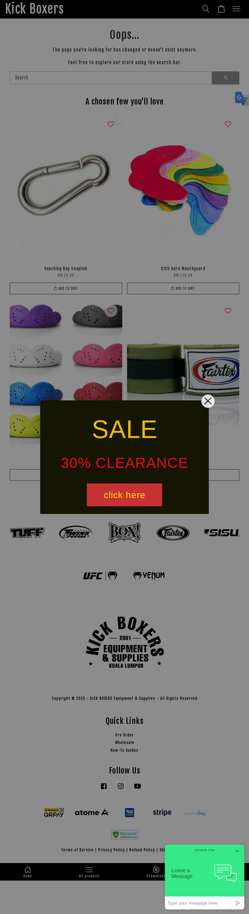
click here (125, 495)
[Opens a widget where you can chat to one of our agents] (204, 877)
